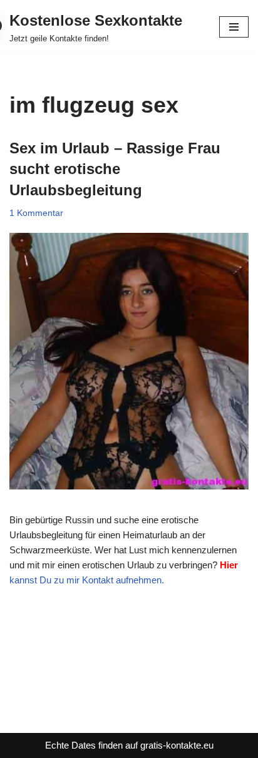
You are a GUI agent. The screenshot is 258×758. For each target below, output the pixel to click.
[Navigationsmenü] (234, 27)
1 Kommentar (36, 213)
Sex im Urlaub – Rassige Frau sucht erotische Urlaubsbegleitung (114, 169)
